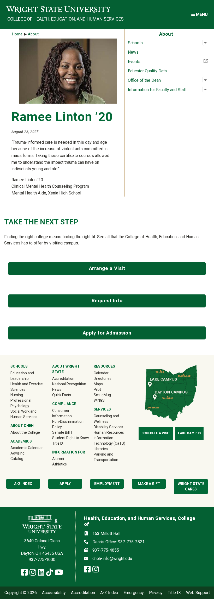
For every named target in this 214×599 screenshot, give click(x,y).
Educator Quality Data (147, 70)
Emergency (133, 593)
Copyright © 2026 (20, 593)
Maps (98, 384)
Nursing (16, 395)
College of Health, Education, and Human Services (59, 19)
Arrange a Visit (107, 268)
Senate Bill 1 (62, 432)
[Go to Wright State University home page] (58, 9)
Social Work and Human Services (23, 414)
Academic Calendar (26, 448)
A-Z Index (109, 593)
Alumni (65, 458)
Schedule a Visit (155, 433)
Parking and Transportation (106, 457)
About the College (25, 432)
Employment (107, 484)
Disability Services (108, 427)
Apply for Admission (107, 333)
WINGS (99, 400)
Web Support (198, 593)
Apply (65, 484)
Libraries (101, 449)
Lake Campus (189, 433)
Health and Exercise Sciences (26, 387)
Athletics (67, 464)
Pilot (97, 389)
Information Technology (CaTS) (109, 440)
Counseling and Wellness (106, 419)
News (133, 52)
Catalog (16, 459)
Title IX (57, 443)
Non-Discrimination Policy (68, 424)
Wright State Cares (191, 486)
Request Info (107, 301)
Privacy (156, 593)
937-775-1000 (42, 559)
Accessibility (54, 593)
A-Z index (23, 484)
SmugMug (110, 395)
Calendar (101, 373)
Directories (102, 378)
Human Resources (109, 432)
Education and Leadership (22, 376)
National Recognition (69, 384)
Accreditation (63, 378)
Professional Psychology (20, 403)
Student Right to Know (70, 438)
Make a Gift (149, 484)
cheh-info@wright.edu (112, 558)
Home (17, 34)
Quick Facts (61, 395)
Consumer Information (62, 413)
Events (151, 61)
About (33, 34)
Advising (17, 453)
